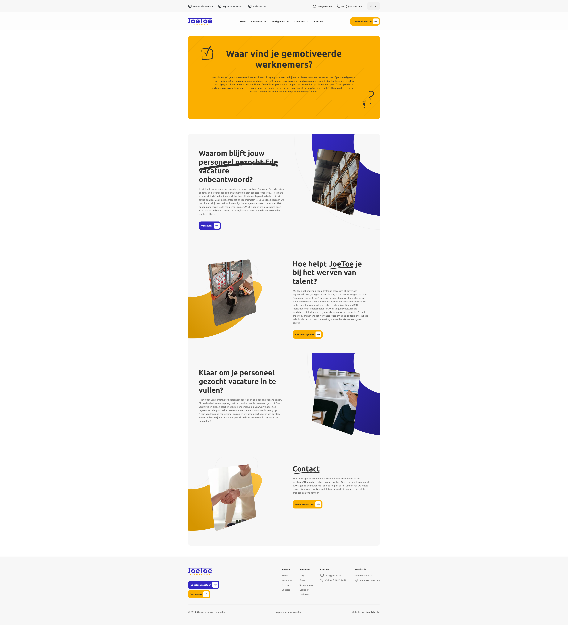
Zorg (302, 575)
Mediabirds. (373, 612)
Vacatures (256, 21)
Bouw (302, 580)
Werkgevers (278, 21)
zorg (230, 87)
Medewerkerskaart (363, 575)
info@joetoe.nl (325, 6)
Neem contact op (304, 504)
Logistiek (304, 589)
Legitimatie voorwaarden (367, 580)
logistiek (238, 87)
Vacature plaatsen (201, 584)
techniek (251, 87)
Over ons (300, 21)
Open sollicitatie (362, 21)
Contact (318, 21)
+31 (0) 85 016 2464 (352, 6)
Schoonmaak (306, 584)
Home (242, 21)
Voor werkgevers (304, 334)
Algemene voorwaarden (288, 612)
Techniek (304, 594)
